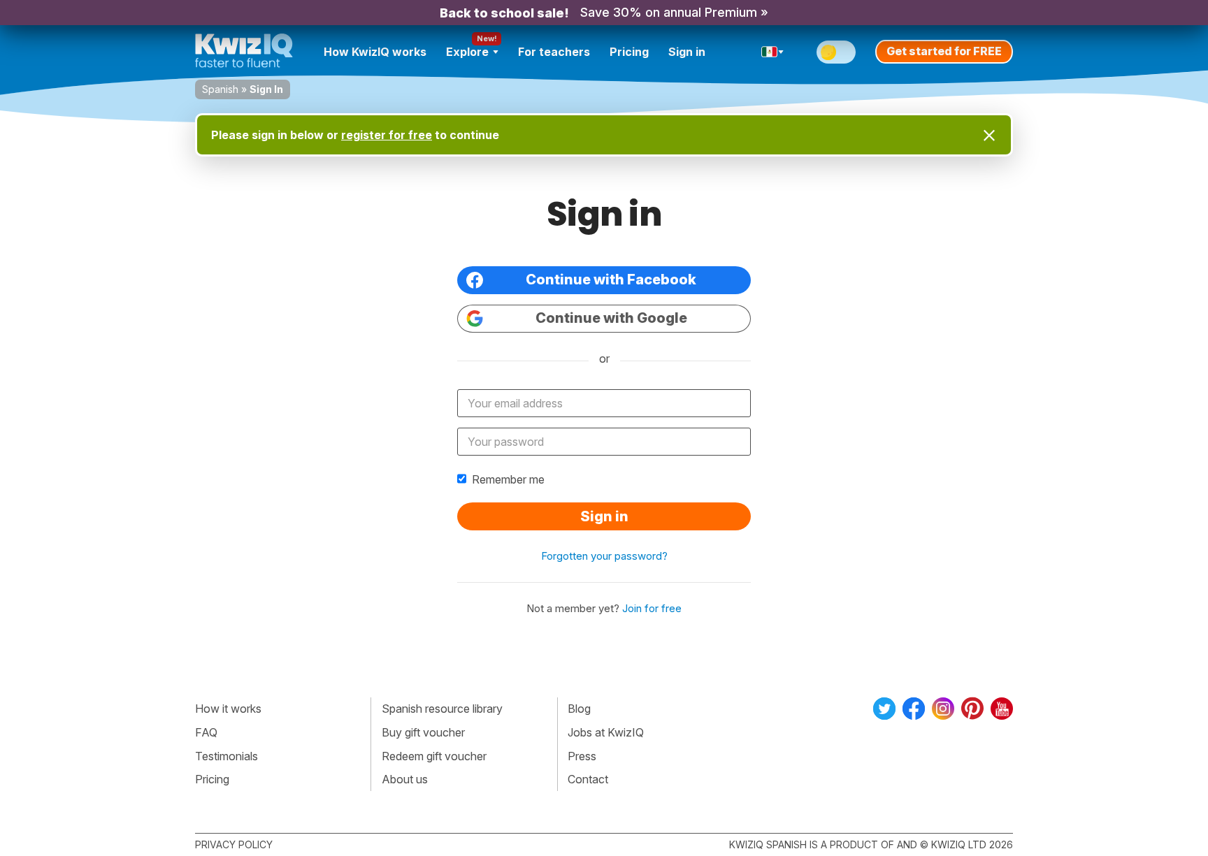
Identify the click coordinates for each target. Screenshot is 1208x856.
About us (405, 779)
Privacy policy (234, 844)
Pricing (629, 52)
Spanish (220, 89)
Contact (588, 779)
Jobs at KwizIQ (606, 732)
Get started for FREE (944, 51)
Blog (579, 709)
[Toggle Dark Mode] (836, 52)
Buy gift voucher (423, 732)
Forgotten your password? (604, 556)
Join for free (652, 608)
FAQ (206, 732)
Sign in (686, 52)
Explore (467, 52)
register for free (386, 135)
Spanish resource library (442, 709)
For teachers (554, 52)
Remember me (508, 479)
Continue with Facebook (611, 279)
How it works (228, 709)
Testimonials (226, 756)
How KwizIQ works (375, 52)
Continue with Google (611, 318)
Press (582, 756)
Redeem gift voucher (434, 756)
